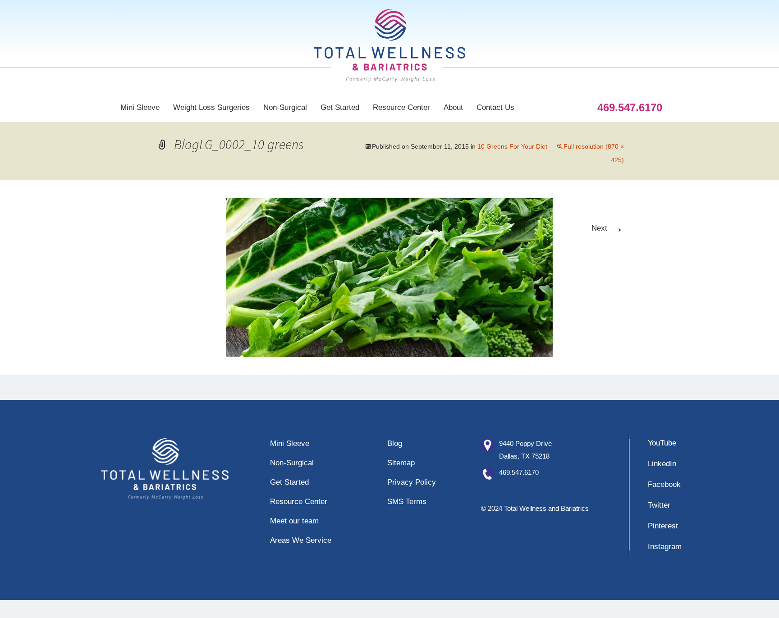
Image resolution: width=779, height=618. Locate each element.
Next (607, 228)
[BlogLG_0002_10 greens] (389, 277)
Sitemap (401, 463)
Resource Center (401, 107)
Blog (394, 443)
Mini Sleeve (140, 107)
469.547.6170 (519, 472)
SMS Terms (406, 501)
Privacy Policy (411, 482)
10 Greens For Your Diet (512, 146)
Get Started (340, 107)
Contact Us (495, 107)
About (453, 107)
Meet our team (294, 521)
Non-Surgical (285, 107)
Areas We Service (300, 540)
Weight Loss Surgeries (211, 107)
